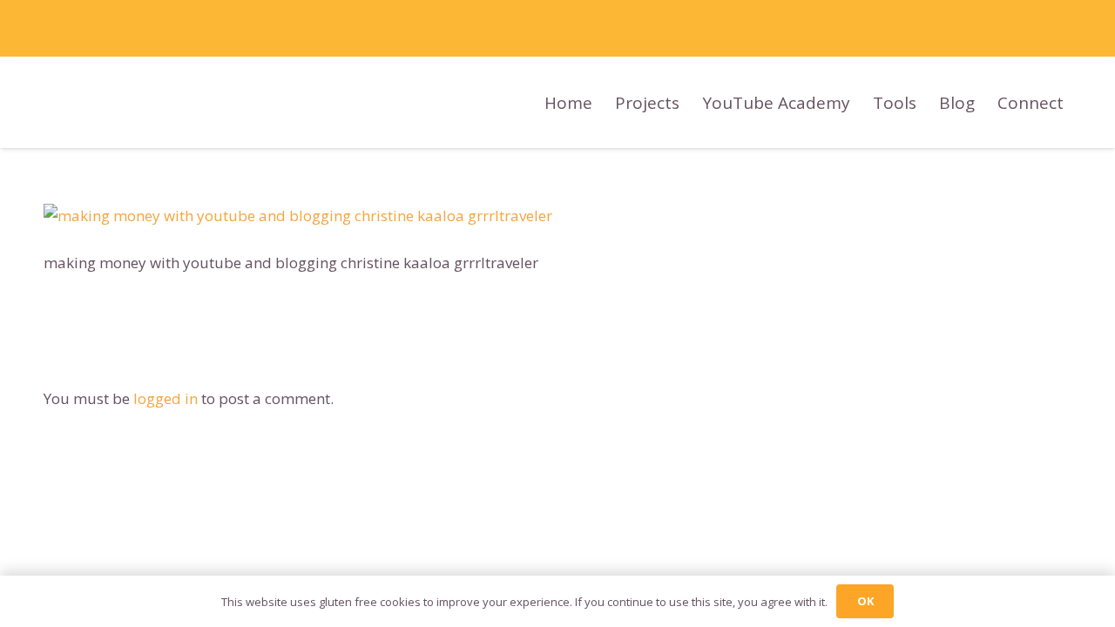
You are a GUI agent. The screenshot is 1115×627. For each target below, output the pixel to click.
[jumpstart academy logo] (447, 102)
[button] (1078, 102)
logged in (165, 398)
